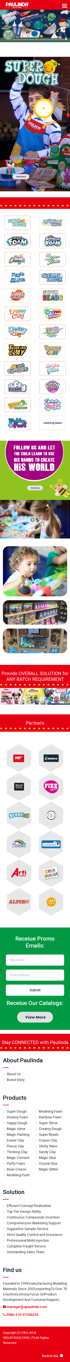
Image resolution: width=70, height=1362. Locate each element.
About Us (14, 1074)
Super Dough (17, 1111)
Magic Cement (18, 1158)
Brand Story (16, 1080)
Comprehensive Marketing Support (34, 1223)
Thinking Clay (17, 1152)
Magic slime (16, 1129)
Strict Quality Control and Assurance (34, 1235)
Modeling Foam (50, 1111)
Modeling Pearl (18, 1175)
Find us (12, 1270)
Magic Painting (18, 1134)
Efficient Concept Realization (29, 1206)
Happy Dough (17, 1123)
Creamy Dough (50, 1129)
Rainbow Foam (50, 1117)
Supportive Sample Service (27, 1229)
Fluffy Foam (16, 1163)
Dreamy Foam (17, 1117)
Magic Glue (47, 1158)
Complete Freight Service (26, 1246)
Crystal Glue (48, 1163)
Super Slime (48, 1123)
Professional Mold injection (28, 1240)
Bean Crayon (16, 1169)
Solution (13, 1192)
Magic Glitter (48, 1169)
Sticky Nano (48, 1146)
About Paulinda (23, 1060)
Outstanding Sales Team (26, 1252)
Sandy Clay (47, 1152)
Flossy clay (15, 1146)
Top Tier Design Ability (24, 1211)
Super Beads (49, 1134)
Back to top (50, 1356)
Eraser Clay (15, 1140)
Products (14, 1097)
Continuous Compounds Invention (33, 1217)
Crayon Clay (48, 1140)
